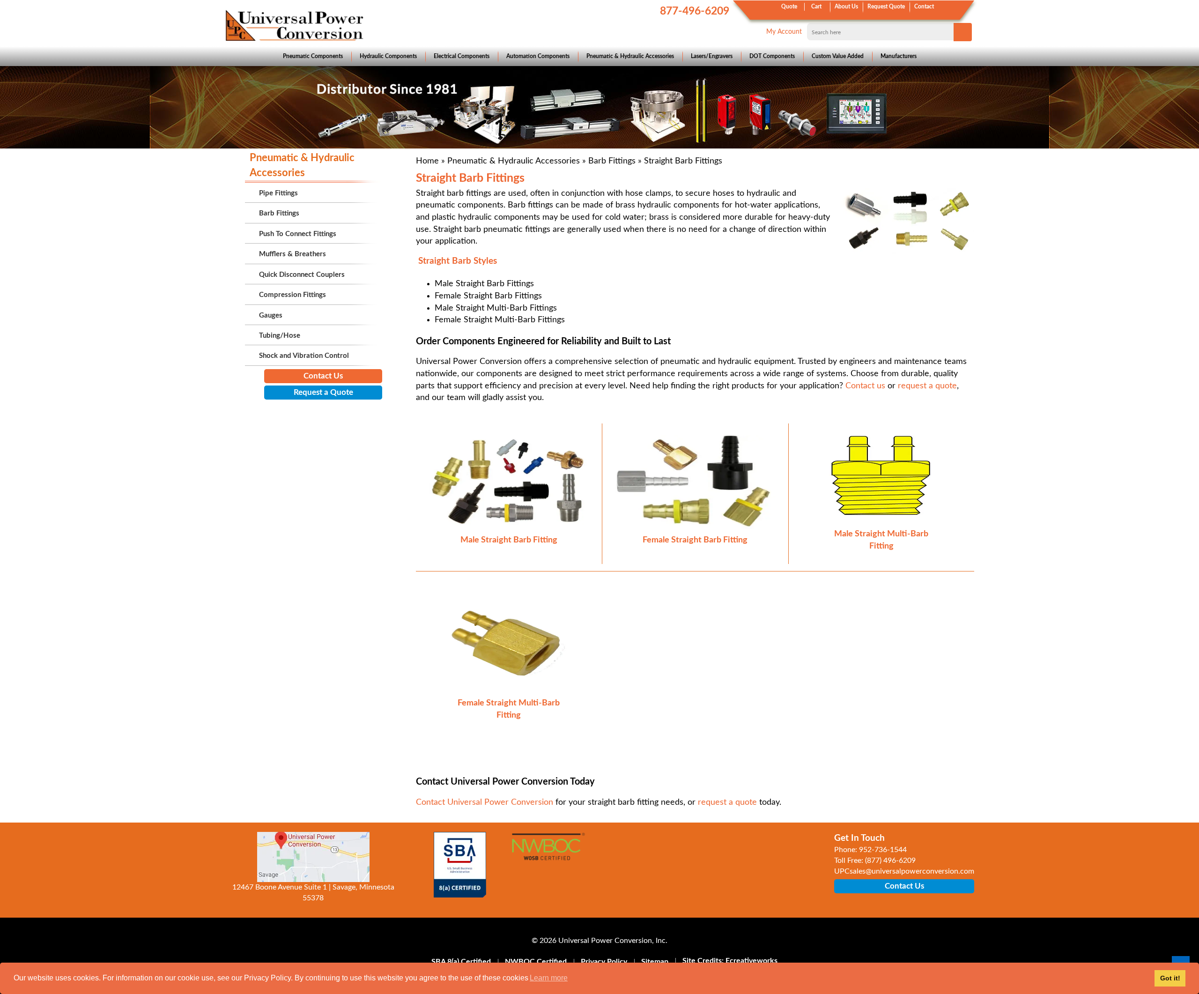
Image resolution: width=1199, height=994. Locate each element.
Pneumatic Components (313, 56)
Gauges (270, 315)
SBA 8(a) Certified (461, 961)
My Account (784, 32)
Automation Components (538, 56)
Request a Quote (323, 392)
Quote (789, 6)
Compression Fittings (292, 294)
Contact (924, 6)
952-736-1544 (883, 849)
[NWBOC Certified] (548, 852)
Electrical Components (461, 56)
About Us (846, 6)
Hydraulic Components (388, 56)
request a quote (927, 386)
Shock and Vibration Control (304, 355)
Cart (816, 6)
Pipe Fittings (278, 193)
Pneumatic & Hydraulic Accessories (630, 56)
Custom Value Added (838, 56)
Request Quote (886, 6)
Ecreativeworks (751, 960)
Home (427, 161)
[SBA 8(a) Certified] (460, 865)
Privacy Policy (604, 961)
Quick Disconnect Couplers (302, 274)
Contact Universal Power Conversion (484, 802)
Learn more (549, 978)
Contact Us (323, 376)
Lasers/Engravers (712, 56)
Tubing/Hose (279, 335)
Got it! (1170, 978)
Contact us (865, 386)
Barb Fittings (612, 161)
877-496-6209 (694, 11)
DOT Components (772, 56)
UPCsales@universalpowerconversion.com (904, 871)
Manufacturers (899, 56)
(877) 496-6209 (890, 860)
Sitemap (654, 961)
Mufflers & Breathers (292, 254)
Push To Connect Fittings (297, 233)
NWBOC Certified (536, 961)
